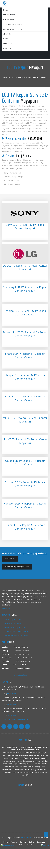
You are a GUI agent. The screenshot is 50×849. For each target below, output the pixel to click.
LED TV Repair (9, 14)
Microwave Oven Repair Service (16, 635)
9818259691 (35, 139)
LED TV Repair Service (12, 619)
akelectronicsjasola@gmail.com (16, 719)
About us (7, 34)
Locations (7, 48)
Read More (6, 608)
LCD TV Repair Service (12, 623)
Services (23, 842)
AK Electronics (26, 837)
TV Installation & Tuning (12, 24)
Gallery (6, 38)
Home (5, 10)
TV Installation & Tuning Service (16, 631)
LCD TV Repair (9, 19)
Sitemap (29, 844)
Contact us (7, 43)
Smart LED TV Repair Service (15, 627)
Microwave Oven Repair (12, 29)
